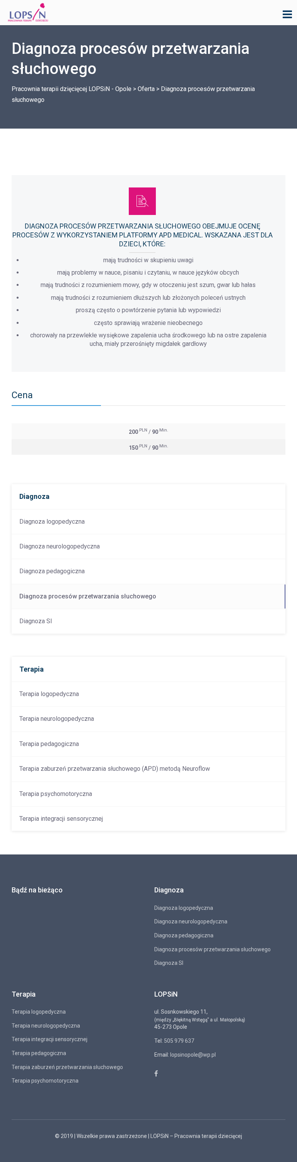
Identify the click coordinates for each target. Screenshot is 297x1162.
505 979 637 (179, 1041)
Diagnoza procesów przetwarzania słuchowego (87, 596)
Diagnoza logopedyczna (52, 521)
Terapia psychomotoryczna (55, 794)
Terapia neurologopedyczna (56, 718)
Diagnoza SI (35, 621)
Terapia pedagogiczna (49, 744)
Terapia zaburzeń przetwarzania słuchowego (67, 1067)
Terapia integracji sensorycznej (61, 818)
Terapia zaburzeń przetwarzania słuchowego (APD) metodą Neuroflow (114, 768)
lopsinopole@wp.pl (193, 1055)
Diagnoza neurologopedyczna (59, 546)
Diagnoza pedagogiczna (52, 571)
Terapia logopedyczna (49, 694)
